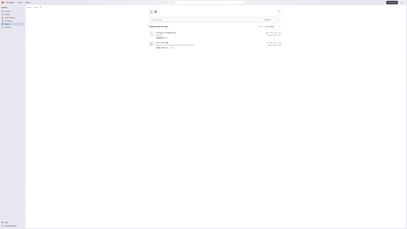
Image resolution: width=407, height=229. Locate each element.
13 (268, 33)
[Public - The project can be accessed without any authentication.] (174, 33)
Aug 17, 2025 (277, 35)
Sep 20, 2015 (277, 45)
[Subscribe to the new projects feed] (279, 11)
